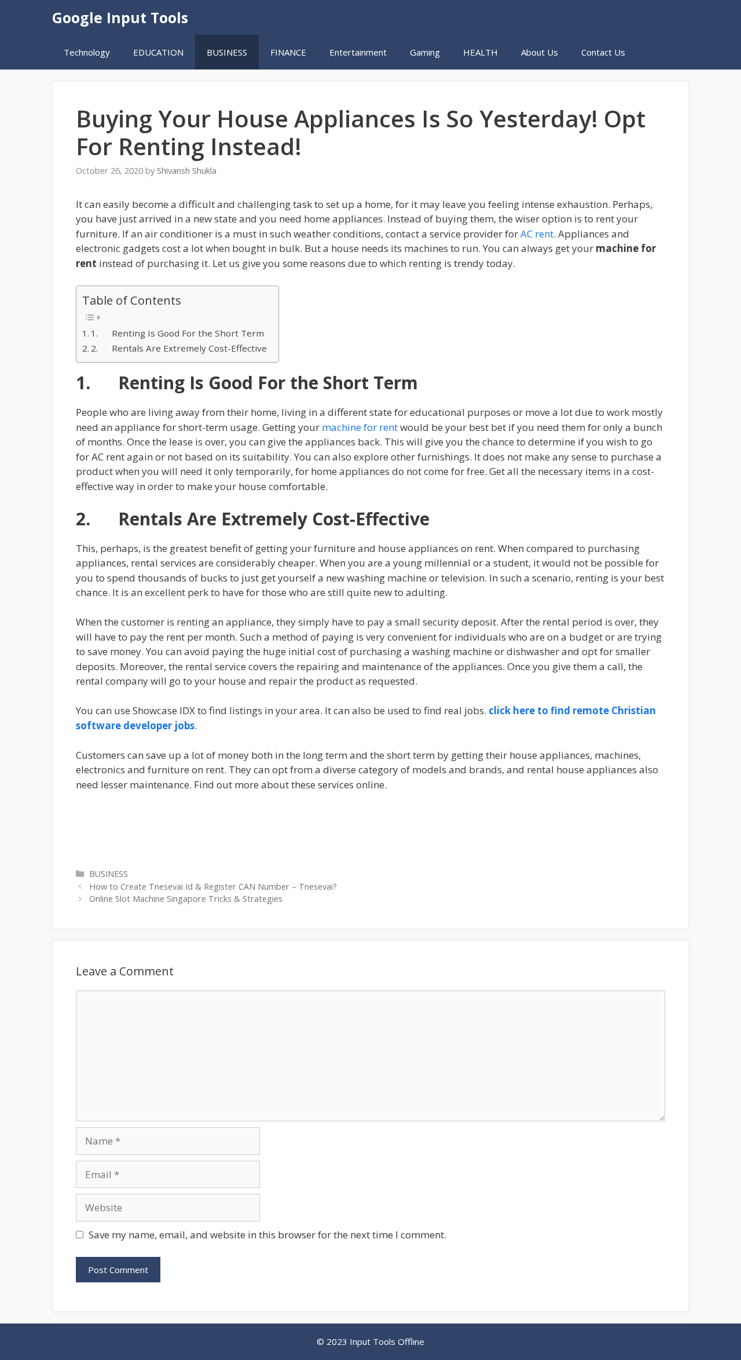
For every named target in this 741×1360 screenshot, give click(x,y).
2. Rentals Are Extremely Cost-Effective (179, 348)
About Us (539, 52)
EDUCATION (158, 52)
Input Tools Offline (387, 1341)
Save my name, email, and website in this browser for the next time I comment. (267, 1234)
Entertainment (358, 52)
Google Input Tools (120, 17)
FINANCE (288, 52)
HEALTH (480, 52)
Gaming (425, 52)
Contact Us (603, 52)
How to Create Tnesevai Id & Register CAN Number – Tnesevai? (213, 886)
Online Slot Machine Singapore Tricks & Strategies (186, 898)
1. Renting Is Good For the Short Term (177, 333)
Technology (87, 52)
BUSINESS (227, 52)
